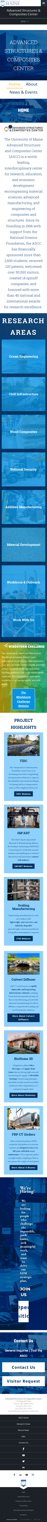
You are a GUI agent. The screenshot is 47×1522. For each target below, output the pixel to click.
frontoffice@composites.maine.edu (23, 1411)
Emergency (23, 1515)
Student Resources (23, 1497)
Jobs (23, 1436)
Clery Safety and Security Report (23, 1510)
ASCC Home (23, 1417)
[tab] (14, 84)
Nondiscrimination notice (23, 1501)
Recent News (23, 1430)
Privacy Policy (23, 1506)
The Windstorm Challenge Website (23, 699)
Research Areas (23, 1424)
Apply (23, 1492)
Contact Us (23, 1442)
